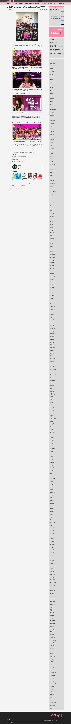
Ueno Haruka (52, 643)
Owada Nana (52, 479)
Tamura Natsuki (52, 604)
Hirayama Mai (52, 147)
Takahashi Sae (52, 580)
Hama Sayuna (52, 115)
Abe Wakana (52, 61)
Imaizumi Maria (52, 181)
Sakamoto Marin (52, 497)
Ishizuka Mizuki (52, 207)
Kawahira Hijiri (52, 251)
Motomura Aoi (52, 371)
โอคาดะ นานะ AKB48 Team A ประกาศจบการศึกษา (56, 10)
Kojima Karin (52, 281)
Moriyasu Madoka (53, 367)
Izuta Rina (51, 219)
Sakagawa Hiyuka (52, 489)
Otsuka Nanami (52, 478)
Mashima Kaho (52, 322)
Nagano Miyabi (52, 386)
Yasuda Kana (52, 689)
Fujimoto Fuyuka (52, 90)
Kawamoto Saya (52, 255)
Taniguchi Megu (52, 615)
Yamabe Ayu (52, 662)
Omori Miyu (52, 457)
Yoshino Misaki (52, 705)
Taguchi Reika (52, 576)
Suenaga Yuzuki (52, 558)
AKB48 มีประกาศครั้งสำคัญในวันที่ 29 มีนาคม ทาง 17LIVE (37, 182)
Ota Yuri (51, 475)
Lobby (56, 1)
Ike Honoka (51, 175)
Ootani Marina (52, 462)
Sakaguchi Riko (52, 492)
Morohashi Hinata (53, 369)
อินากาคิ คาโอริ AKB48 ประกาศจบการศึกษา (56, 19)
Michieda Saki (52, 336)
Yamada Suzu (52, 667)
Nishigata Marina (52, 413)
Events (26, 3)
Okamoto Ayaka (52, 446)
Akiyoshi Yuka (52, 65)
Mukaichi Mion (19, 156)
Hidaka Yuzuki (52, 136)
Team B (62, 20)
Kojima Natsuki (52, 284)
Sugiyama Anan (52, 565)
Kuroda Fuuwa (52, 304)
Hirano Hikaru (52, 139)
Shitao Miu (51, 547)
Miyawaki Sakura (52, 347)
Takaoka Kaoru (52, 590)
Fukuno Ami (52, 101)
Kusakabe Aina (52, 309)
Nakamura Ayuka (52, 399)
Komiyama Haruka (53, 287)
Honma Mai (51, 159)
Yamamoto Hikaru (53, 672)
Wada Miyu (51, 653)
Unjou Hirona (52, 648)
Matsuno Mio (52, 330)
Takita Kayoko (52, 602)
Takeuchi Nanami (52, 598)
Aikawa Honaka (52, 63)
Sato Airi (51, 509)
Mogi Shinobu (52, 363)
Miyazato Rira (52, 352)
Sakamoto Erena (52, 495)
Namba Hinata (52, 407)
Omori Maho (52, 456)
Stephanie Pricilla (52, 554)
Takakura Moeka (52, 585)
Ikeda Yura (51, 178)
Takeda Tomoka (52, 593)
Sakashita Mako (52, 503)
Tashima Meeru (52, 620)
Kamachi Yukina (52, 229)
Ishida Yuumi (52, 199)
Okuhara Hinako (52, 453)
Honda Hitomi (52, 153)
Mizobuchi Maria (52, 353)
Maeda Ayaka (52, 314)
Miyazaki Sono (52, 350)
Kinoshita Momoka (53, 260)
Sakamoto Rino (52, 500)
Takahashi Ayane (52, 577)
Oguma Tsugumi (52, 437)
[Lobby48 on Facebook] (7, 719)
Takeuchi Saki (52, 599)
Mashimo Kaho (52, 323)
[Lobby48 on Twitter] (9, 719)
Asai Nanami (52, 77)
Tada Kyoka (52, 572)
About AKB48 (51, 1)
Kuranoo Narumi (52, 300)
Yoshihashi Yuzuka (53, 702)
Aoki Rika (51, 68)
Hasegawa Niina (52, 123)
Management (59, 3)
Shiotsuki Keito (52, 542)
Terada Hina (52, 626)
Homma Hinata (52, 151)
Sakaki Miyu (52, 494)
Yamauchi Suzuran (53, 683)
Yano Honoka (52, 688)
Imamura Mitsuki (52, 184)
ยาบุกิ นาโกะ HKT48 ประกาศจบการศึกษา (56, 22)
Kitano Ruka (52, 268)
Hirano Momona (52, 140)
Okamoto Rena (52, 448)
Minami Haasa (52, 339)
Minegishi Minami (14, 156)
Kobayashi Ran (52, 276)
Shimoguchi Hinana (53, 535)
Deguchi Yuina (52, 85)
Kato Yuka (51, 243)
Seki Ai (51, 525)
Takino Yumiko (52, 601)
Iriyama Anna (52, 192)
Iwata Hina (51, 211)
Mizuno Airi (51, 356)
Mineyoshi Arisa (52, 344)
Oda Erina (51, 429)
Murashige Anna (52, 378)
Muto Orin (51, 382)
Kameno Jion (52, 232)
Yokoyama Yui (52, 694)
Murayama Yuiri (52, 380)
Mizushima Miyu (52, 358)
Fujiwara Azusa (52, 95)
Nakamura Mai (52, 401)
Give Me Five (26, 152)
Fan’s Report (61, 1)
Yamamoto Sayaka (53, 677)
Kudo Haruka (52, 292)
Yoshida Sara (52, 700)
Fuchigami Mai (52, 88)
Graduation (31, 3)
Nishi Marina (52, 412)
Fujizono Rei (52, 96)
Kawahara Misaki (52, 249)
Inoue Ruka (51, 189)
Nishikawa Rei (52, 416)
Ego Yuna (51, 87)
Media (16, 3)
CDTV (12, 152)
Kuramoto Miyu (52, 298)
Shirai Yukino (52, 544)
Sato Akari (51, 511)
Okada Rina (52, 445)
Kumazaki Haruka (52, 295)
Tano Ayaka (52, 617)
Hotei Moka (51, 162)
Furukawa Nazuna (53, 109)
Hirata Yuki (51, 145)
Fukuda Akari (52, 99)
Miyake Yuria (52, 345)
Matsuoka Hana (52, 331)
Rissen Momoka (52, 484)
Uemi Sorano (52, 642)
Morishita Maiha (52, 364)
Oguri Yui (51, 438)
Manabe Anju (52, 319)
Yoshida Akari (52, 697)
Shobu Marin (52, 549)
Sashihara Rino (52, 508)
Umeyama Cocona (53, 647)
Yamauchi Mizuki (24, 156)
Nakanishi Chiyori (52, 402)
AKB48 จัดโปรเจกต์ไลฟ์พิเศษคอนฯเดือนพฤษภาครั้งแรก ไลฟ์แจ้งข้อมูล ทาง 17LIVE (27, 182)
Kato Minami (52, 238)
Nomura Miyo (52, 423)
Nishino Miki (52, 419)
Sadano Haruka (52, 486)
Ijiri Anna (51, 173)
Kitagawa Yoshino (52, 263)
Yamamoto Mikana (53, 673)
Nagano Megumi (52, 385)
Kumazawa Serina (53, 296)
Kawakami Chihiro (53, 252)
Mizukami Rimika (52, 355)
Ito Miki (51, 210)
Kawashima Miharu (53, 259)
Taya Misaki (52, 624)
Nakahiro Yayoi (52, 394)
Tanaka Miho (52, 609)
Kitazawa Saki (52, 270)
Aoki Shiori (51, 69)
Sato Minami (52, 516)
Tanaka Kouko (52, 607)
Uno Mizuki (51, 650)
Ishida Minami (52, 197)
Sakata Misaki (52, 505)
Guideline (35, 1)
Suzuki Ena (51, 568)
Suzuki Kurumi (52, 569)
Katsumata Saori (52, 246)
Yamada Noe (52, 665)
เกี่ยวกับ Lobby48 (9, 713)
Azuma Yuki (52, 82)
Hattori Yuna (52, 131)
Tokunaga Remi (52, 629)
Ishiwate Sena (52, 203)
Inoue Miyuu (52, 188)
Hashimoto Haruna (53, 126)
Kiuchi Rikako (52, 273)
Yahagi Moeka (52, 661)
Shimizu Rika (52, 530)
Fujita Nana (51, 93)
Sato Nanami (52, 517)
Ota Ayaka (51, 470)
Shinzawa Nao (52, 539)
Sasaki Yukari (52, 506)
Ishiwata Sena (52, 202)
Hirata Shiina (52, 143)
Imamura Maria (52, 183)
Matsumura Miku (52, 328)
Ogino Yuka (51, 434)
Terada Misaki (52, 628)
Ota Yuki (51, 473)
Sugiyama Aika (52, 563)
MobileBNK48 (52, 361)
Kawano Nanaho (52, 257)
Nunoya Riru (52, 424)
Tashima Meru (52, 621)
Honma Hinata (52, 158)
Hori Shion (51, 161)
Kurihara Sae (52, 301)
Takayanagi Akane (53, 591)
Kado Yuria (51, 224)
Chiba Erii (51, 84)
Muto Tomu (52, 383)
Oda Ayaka (51, 427)
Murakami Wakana (53, 374)
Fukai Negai (52, 98)
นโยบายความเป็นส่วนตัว (18, 713)
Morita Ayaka (52, 366)
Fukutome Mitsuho (53, 106)
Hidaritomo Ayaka (53, 137)
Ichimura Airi (52, 167)
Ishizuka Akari (52, 205)
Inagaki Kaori (52, 186)
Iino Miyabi (51, 172)
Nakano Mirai (52, 404)
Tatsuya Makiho (52, 623)
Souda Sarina (52, 552)
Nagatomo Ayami (52, 391)
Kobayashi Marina (53, 274)
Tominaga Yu (52, 631)
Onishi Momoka (52, 459)
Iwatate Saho (52, 216)
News (40, 1)
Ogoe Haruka (52, 435)
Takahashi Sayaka (53, 582)
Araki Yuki (51, 74)
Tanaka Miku (52, 610)
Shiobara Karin (52, 541)
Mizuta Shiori (52, 360)
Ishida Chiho (52, 196)
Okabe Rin (51, 442)
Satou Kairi (51, 519)
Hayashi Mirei (52, 134)
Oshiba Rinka (52, 465)
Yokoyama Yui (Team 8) (53, 695)
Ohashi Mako (52, 440)
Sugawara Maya (52, 560)
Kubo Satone (52, 290)
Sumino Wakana (52, 566)
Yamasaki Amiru (52, 680)
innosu (19, 165)
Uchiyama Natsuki (53, 640)
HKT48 (62, 24)
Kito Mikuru (52, 271)
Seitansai (37, 3)
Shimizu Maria (52, 528)
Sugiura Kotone (52, 561)
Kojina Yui (51, 285)
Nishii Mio (51, 415)
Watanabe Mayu (52, 656)
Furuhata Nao (52, 107)
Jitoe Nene (51, 221)
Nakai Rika (51, 396)
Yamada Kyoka (52, 664)
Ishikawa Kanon (52, 200)
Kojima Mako (52, 282)
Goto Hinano (52, 112)
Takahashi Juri (52, 579)
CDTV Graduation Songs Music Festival (19, 152)
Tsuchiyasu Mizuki (53, 637)
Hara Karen (51, 117)
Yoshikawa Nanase (53, 703)
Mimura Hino (52, 337)
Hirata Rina (51, 142)
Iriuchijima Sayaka (53, 191)
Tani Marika (52, 612)
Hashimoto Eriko (52, 125)
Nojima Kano (52, 421)
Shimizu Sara (52, 533)
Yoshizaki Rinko (52, 706)
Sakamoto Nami (52, 498)
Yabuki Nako (52, 658)
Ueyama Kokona (52, 645)
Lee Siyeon (51, 311)
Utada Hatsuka (52, 651)
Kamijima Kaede (52, 233)
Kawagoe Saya (52, 248)
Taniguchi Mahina (53, 613)
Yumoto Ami (52, 708)
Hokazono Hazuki (52, 150)
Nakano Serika (52, 405)
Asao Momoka (52, 80)
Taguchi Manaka (52, 574)
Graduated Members (51, 3)
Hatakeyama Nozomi (53, 129)
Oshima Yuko (52, 467)
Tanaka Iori (51, 606)
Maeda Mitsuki (52, 315)
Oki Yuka (51, 451)
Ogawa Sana (52, 430)
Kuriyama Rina (52, 303)
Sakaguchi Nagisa (52, 490)
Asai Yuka (51, 79)
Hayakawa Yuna (52, 132)
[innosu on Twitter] (18, 168)
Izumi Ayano (52, 218)
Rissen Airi (51, 483)
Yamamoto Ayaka (52, 670)
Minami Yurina (52, 341)
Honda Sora (52, 155)
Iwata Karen (52, 213)
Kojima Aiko (52, 279)
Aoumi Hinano (52, 71)
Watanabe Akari (52, 654)
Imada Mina (52, 180)
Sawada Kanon (52, 522)
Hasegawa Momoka (53, 121)
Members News (43, 3)
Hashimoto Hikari (52, 128)
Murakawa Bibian (52, 375)
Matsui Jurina (52, 325)
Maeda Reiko (52, 317)
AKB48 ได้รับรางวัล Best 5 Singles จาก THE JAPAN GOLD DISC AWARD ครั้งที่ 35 (16, 182)
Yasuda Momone (52, 691)
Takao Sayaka (52, 588)
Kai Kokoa (51, 227)
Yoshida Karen (52, 699)
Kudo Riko (51, 293)
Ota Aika (51, 468)
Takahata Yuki (52, 583)
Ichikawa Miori (52, 166)
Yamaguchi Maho (52, 669)
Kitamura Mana (52, 266)
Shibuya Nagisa (52, 527)
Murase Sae (52, 377)
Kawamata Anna (52, 254)
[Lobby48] (11, 1)
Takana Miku (52, 587)
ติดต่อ (13, 713)
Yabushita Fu (52, 659)
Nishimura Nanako (53, 418)
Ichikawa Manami (52, 164)
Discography (21, 3)
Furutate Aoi (52, 110)
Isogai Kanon (52, 208)
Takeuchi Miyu (52, 596)
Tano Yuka (51, 618)
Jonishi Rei (51, 222)
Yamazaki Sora (52, 686)
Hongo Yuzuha (52, 156)
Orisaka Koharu (52, 464)
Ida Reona (51, 169)
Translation (44, 1)
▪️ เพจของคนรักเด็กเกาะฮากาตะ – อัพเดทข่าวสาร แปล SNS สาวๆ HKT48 (57, 51)
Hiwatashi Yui (52, 148)
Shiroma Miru (52, 546)
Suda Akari (51, 555)
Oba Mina (51, 426)
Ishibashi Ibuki (52, 194)
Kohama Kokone (52, 278)
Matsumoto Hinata (53, 326)
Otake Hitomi (52, 476)
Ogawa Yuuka (52, 432)
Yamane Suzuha (52, 678)
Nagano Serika (52, 388)
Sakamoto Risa (52, 501)
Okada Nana (52, 443)
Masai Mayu (52, 320)
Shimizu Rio (52, 531)
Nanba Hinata (52, 408)
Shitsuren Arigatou (31, 152)
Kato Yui (51, 241)
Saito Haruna (52, 487)
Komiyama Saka (52, 289)
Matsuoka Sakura (52, 334)
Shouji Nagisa (52, 550)
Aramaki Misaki (52, 76)
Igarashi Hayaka (52, 170)
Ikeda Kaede (52, 177)
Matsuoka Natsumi (53, 333)
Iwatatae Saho (52, 214)
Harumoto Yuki (52, 120)
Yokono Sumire (52, 692)
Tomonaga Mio (52, 632)
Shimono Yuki (52, 536)
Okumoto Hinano (52, 454)
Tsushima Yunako (52, 639)
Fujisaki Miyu (52, 91)
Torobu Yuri (52, 634)
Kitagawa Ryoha (52, 262)
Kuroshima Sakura (53, 306)
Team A (62, 11)
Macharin (51, 312)
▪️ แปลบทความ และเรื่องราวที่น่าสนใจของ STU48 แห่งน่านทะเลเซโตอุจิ (57, 55)
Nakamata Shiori (52, 397)
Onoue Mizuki (52, 460)
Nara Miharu (52, 410)
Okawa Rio (51, 449)
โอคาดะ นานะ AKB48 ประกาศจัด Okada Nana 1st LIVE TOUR (56, 14)
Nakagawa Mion (52, 393)
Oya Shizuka (52, 481)
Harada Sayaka (52, 118)
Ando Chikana (52, 66)
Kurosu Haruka (52, 307)
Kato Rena (51, 240)
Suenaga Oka (52, 557)
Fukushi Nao (52, 104)
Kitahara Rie (52, 265)
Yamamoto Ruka (52, 675)
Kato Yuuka (51, 244)
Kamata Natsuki (52, 230)
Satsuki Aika (52, 520)
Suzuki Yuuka (52, 571)
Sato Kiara (51, 514)
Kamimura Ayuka (52, 235)
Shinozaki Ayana (52, 538)
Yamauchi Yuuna (52, 684)
